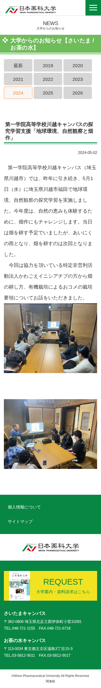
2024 (18, 93)
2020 (78, 65)
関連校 (50, 681)
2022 (48, 79)
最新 (18, 65)
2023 (78, 79)
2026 (78, 93)
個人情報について (24, 507)
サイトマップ (20, 521)
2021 (18, 79)
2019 (48, 65)
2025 (48, 93)
